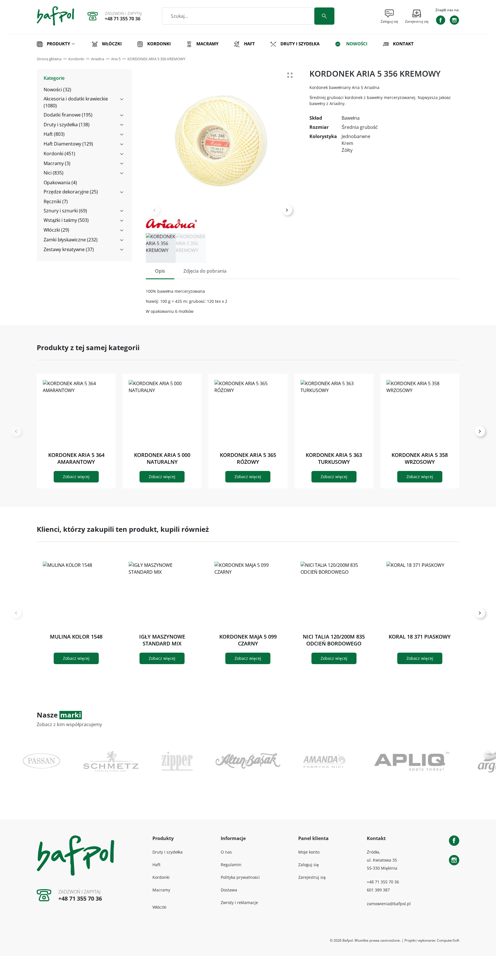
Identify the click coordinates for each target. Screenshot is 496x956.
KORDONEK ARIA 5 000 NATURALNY (162, 458)
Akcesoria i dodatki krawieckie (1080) (76, 102)
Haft (156, 864)
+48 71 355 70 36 (122, 18)
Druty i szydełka (167, 852)
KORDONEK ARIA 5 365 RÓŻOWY (248, 458)
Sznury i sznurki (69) (65, 211)
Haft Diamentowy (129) (68, 144)
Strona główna (49, 58)
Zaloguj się (308, 864)
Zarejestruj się (312, 877)
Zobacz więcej (76, 476)
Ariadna (97, 58)
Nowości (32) (57, 89)
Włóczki (159, 907)
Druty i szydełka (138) (67, 124)
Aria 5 (116, 58)
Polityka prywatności (240, 877)
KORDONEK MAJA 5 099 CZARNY (248, 640)
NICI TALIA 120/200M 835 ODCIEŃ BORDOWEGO (334, 640)
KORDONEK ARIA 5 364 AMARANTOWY (76, 458)
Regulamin (231, 864)
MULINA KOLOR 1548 (76, 636)
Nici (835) (53, 173)
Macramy (161, 890)
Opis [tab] (160, 271)
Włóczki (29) (56, 230)
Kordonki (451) (59, 153)
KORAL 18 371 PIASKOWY (420, 636)
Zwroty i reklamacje (239, 902)
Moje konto (308, 852)
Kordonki (76, 58)
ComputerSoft (448, 940)
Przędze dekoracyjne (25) (71, 192)
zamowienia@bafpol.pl (389, 903)
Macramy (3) (57, 163)
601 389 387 (378, 890)
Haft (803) (54, 134)
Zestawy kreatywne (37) (69, 249)
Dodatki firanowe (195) (68, 115)
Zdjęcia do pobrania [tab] (204, 271)
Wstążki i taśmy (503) (66, 220)
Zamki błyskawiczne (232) (71, 239)
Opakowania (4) (60, 182)
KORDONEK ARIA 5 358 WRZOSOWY (420, 458)
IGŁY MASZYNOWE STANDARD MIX (162, 640)
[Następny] (480, 431)
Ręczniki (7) (56, 201)
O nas (226, 852)
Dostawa (229, 890)
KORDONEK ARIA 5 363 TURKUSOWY (334, 458)
